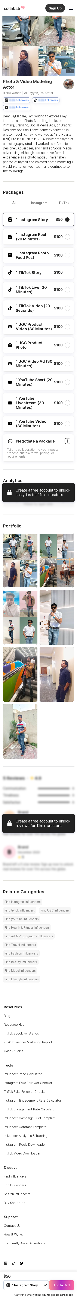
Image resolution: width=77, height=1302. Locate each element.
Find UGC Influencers (55, 910)
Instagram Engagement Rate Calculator (32, 1100)
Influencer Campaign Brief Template (30, 1118)
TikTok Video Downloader (22, 1153)
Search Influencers (17, 1194)
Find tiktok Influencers (19, 910)
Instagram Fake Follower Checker (28, 1083)
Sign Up (55, 8)
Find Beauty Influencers (20, 962)
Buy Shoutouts (14, 1203)
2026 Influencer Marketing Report (28, 1042)
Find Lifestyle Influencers (21, 979)
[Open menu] (71, 8)
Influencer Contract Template (25, 1127)
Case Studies (14, 1051)
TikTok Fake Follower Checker (25, 1091)
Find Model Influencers (20, 970)
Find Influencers (15, 1176)
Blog (7, 1016)
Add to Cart (61, 1285)
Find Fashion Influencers (21, 953)
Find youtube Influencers (21, 919)
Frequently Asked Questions (24, 1243)
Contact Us (12, 1225)
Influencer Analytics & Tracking (25, 1136)
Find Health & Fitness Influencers (27, 927)
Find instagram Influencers (22, 902)
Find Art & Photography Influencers (28, 936)
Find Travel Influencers (20, 945)
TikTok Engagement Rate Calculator (30, 1109)
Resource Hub (14, 1024)
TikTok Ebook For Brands (21, 1033)
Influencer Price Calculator (23, 1074)
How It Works (13, 1234)
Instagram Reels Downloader (25, 1144)
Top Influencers (15, 1185)
